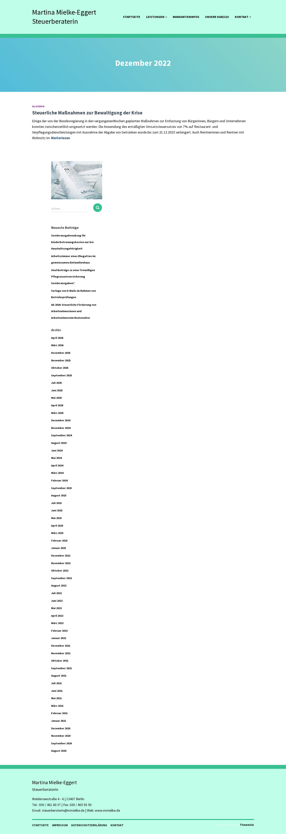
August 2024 (58, 443)
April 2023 (57, 525)
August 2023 (58, 495)
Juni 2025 (56, 390)
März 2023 (57, 533)
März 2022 (57, 623)
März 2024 (57, 473)
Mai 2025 (56, 397)
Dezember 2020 (60, 728)
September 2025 (61, 375)
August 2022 (58, 585)
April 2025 (57, 405)
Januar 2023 (58, 548)
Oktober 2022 (59, 570)
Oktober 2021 (59, 660)
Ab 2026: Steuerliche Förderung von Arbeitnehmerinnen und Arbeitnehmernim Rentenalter (73, 311)
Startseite (131, 17)
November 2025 (60, 360)
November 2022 (60, 563)
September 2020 (61, 743)
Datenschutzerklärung (89, 825)
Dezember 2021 (60, 645)
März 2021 (57, 706)
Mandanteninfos (186, 17)
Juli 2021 (56, 683)
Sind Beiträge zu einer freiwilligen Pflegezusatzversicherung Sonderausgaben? (73, 276)
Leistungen (155, 17)
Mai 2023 (56, 518)
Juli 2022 (56, 593)
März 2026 (57, 345)
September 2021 (61, 668)
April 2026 (57, 338)
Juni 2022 (56, 600)
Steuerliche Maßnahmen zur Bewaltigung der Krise (87, 113)
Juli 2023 (56, 503)
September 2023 (61, 488)
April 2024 (57, 465)
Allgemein (38, 106)
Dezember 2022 (60, 555)
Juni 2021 (56, 691)
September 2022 (61, 578)
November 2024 (60, 428)
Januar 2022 (58, 638)
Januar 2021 (58, 721)
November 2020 (60, 735)
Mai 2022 (56, 608)
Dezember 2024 (60, 420)
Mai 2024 (56, 458)
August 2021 (58, 675)
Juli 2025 (56, 383)
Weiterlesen (60, 138)
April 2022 (57, 615)
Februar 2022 (59, 630)
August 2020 (58, 750)
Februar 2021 (59, 713)
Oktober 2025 (59, 368)
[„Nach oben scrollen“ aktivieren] (278, 826)
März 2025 (57, 413)
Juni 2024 (56, 450)
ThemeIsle (247, 825)
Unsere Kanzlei (217, 17)
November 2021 (60, 653)
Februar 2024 (59, 480)
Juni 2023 (56, 510)
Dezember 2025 (60, 353)
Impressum (60, 825)
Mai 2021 (56, 698)
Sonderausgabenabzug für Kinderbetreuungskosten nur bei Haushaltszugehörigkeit (72, 242)
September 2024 (61, 435)
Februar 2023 (59, 540)
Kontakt (242, 17)
